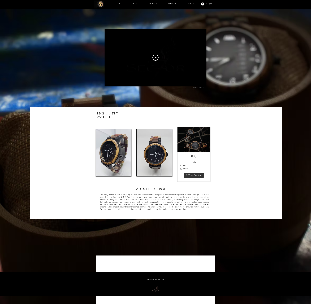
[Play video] (155, 58)
